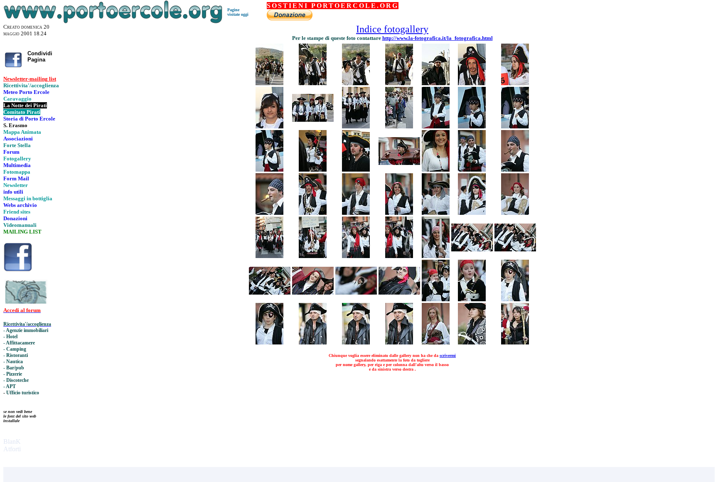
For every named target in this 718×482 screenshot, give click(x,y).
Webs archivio (20, 205)
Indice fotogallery (392, 29)
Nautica (14, 361)
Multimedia (17, 165)
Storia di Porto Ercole (29, 119)
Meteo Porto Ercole (26, 92)
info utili (13, 192)
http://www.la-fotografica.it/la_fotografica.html (437, 38)
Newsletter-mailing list (29, 79)
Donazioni (15, 218)
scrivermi (448, 355)
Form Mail (16, 178)
